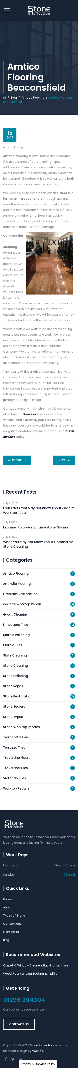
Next (62, 460)
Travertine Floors (16, 758)
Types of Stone (14, 915)
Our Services (12, 924)
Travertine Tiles (15, 768)
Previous (19, 460)
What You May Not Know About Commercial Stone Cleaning (38, 544)
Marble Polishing (16, 635)
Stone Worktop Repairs (21, 727)
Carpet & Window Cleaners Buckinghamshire (35, 965)
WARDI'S (38, 1051)
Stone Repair (13, 686)
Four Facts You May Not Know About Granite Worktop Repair (39, 510)
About (7, 907)
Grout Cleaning (15, 614)
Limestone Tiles (15, 624)
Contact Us (11, 932)
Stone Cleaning (15, 665)
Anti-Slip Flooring (17, 584)
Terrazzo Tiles (14, 747)
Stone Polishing (15, 676)
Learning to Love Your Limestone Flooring (36, 527)
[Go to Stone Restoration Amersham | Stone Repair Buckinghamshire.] (4, 97)
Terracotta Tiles (16, 737)
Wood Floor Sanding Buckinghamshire (30, 973)
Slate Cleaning (15, 655)
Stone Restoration (17, 696)
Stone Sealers (14, 706)
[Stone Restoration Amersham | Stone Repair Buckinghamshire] (39, 10)
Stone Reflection (42, 1045)
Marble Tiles (12, 645)
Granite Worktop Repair (22, 604)
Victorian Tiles (14, 778)
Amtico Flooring (13, 147)
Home (7, 899)
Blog (6, 940)
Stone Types (13, 717)
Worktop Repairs (16, 788)
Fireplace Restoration (20, 594)
